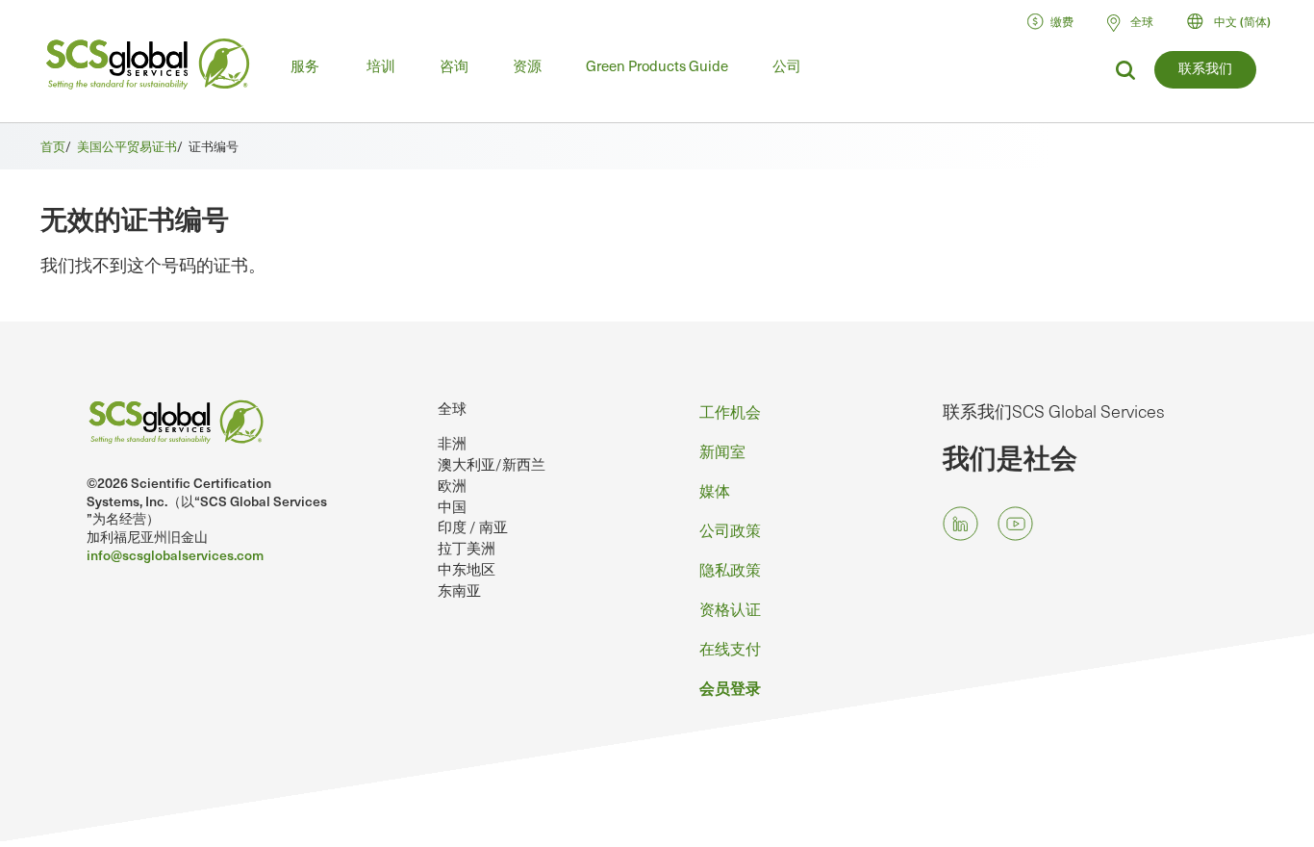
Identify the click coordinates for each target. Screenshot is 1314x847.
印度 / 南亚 (473, 526)
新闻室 (722, 450)
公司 (786, 65)
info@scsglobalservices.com (175, 555)
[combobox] (1237, 21)
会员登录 (730, 687)
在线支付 (730, 647)
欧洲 (452, 485)
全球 (452, 408)
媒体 (714, 489)
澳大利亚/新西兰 (491, 464)
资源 (527, 65)
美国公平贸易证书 (127, 146)
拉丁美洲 (466, 547)
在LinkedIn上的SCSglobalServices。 (960, 523)
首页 (52, 146)
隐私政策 (730, 568)
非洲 (452, 442)
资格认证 (730, 608)
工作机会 (730, 411)
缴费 (1062, 21)
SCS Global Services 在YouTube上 (1015, 523)
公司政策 (730, 529)
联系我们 (1205, 68)
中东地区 (466, 568)
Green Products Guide (657, 65)
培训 (380, 65)
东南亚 (459, 590)
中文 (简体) (1242, 21)
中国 (452, 506)
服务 (305, 65)
